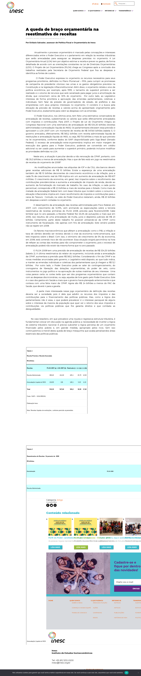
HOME (50, 600)
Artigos (117, 608)
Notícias (117, 603)
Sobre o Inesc (77, 603)
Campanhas (97, 612)
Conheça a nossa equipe (81, 608)
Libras (96, 4)
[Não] (138, 673)
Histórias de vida (120, 617)
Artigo (60, 500)
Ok (127, 672)
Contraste (106, 4)
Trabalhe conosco (79, 612)
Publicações (119, 612)
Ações (95, 608)
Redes (95, 617)
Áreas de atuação (100, 603)
